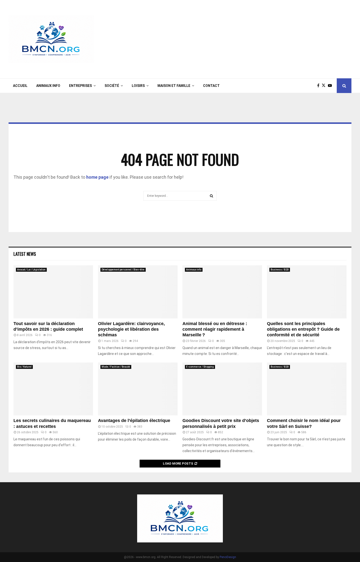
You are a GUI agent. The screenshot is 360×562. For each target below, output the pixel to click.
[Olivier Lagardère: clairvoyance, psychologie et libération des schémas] (138, 291)
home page (97, 177)
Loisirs (138, 86)
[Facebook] (319, 86)
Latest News (24, 254)
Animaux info (48, 86)
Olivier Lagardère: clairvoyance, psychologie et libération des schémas (131, 329)
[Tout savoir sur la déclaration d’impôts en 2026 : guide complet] (53, 291)
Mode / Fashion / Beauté (116, 366)
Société (112, 86)
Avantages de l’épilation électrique (134, 420)
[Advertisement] (262, 39)
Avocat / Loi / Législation (31, 269)
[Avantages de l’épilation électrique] (138, 389)
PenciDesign (228, 557)
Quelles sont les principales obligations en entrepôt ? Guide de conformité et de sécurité (303, 329)
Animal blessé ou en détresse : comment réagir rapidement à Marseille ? (214, 329)
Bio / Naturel (24, 366)
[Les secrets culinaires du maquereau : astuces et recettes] (53, 389)
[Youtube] (331, 86)
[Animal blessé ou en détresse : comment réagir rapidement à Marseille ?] (222, 291)
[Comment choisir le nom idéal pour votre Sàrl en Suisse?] (307, 389)
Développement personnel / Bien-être (123, 269)
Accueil (20, 86)
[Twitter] (325, 86)
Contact (211, 86)
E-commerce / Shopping (200, 366)
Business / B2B (280, 269)
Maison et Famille (173, 86)
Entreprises (80, 86)
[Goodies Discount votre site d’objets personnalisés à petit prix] (222, 389)
